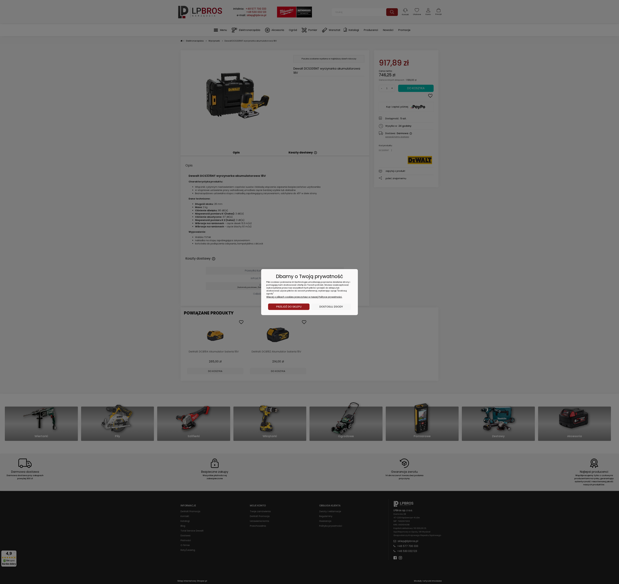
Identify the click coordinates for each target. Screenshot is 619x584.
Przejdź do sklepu (288, 307)
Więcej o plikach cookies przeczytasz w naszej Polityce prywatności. (304, 297)
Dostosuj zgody (331, 307)
